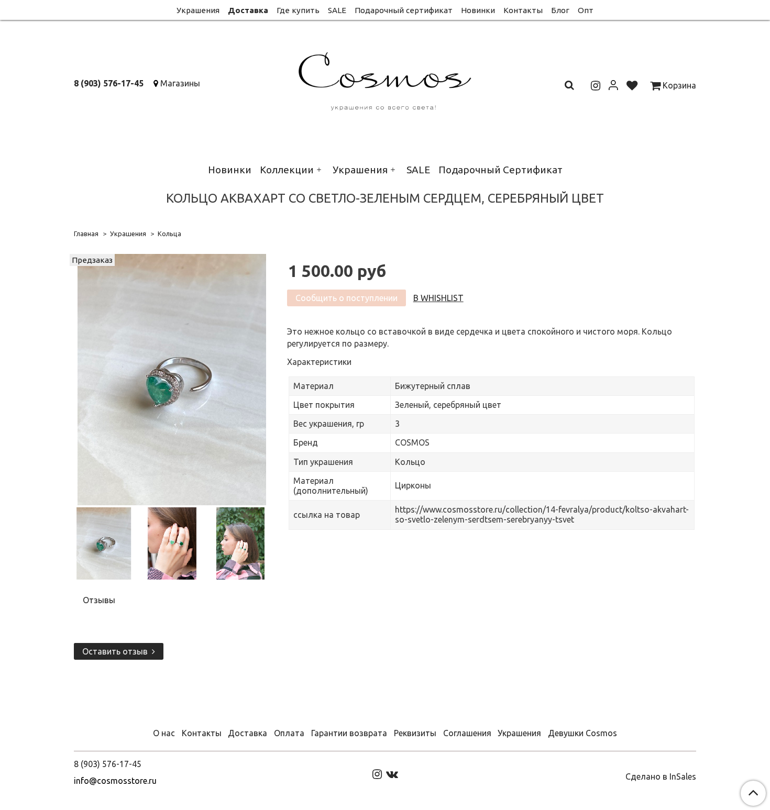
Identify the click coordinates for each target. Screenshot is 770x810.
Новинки (478, 10)
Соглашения (467, 733)
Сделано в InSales (660, 776)
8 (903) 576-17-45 (109, 83)
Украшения (198, 10)
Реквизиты (415, 733)
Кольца (169, 233)
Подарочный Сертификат (500, 169)
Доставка (248, 10)
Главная (86, 233)
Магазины (180, 83)
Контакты (523, 10)
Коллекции (287, 169)
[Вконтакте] (392, 773)
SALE (337, 10)
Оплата (289, 733)
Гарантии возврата (349, 733)
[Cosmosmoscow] (385, 79)
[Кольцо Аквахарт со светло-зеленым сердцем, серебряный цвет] (172, 378)
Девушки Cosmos (582, 733)
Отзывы (99, 600)
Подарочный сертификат (404, 10)
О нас (164, 733)
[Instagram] (377, 773)
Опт (585, 10)
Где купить (298, 10)
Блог (560, 10)
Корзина (678, 85)
